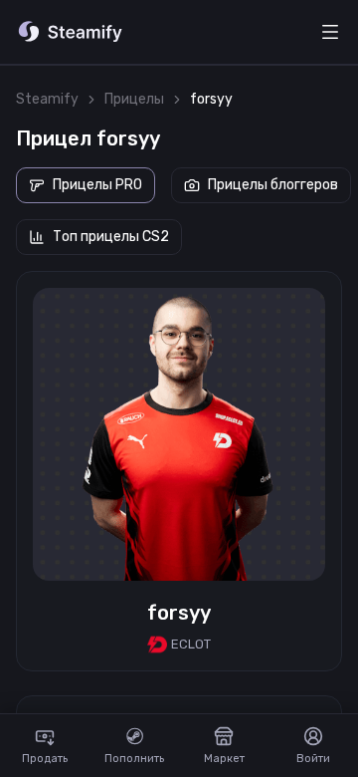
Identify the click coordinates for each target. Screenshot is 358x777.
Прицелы (134, 99)
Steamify (47, 99)
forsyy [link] (211, 99)
